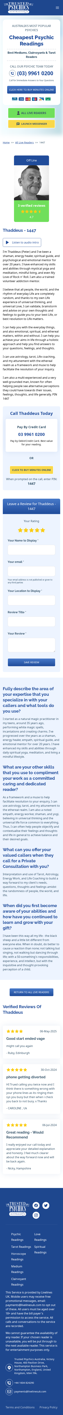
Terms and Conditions (20, 1407)
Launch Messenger (34, 123)
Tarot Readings (21, 1247)
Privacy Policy (48, 1407)
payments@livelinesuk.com (30, 1391)
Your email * (30, 572)
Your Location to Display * (25, 591)
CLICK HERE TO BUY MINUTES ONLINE (31, 89)
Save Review (31, 662)
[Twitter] (45, 1205)
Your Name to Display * (23, 540)
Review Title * (17, 612)
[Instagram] (36, 1215)
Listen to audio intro (25, 242)
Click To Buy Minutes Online (31, 470)
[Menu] (57, 8)
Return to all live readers (31, 992)
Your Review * (17, 633)
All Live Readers (33, 113)
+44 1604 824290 (24, 1382)
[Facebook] (36, 1205)
